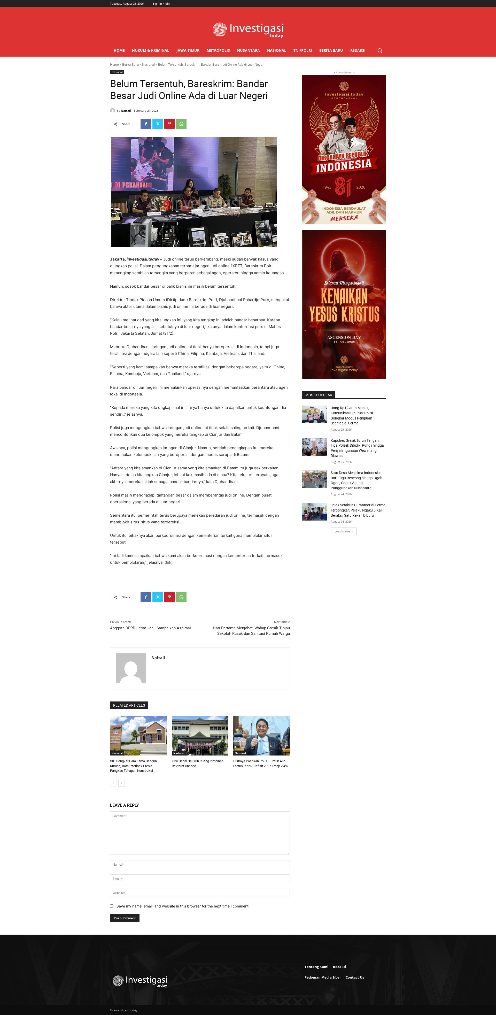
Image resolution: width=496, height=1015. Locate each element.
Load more (342, 531)
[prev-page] (113, 783)
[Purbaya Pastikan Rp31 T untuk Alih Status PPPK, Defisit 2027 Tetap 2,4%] (261, 735)
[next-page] (121, 783)
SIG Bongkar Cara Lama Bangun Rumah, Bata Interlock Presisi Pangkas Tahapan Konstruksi (133, 765)
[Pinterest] (169, 124)
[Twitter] (157, 124)
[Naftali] (113, 110)
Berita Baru (130, 64)
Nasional (148, 64)
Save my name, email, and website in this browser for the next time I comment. (183, 906)
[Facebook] (146, 124)
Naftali (126, 110)
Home (114, 64)
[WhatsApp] (181, 124)
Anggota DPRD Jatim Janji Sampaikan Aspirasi (150, 628)
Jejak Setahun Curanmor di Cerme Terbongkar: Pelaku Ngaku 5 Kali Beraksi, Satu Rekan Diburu (358, 510)
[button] (380, 50)
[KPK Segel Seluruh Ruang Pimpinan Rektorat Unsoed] (200, 735)
